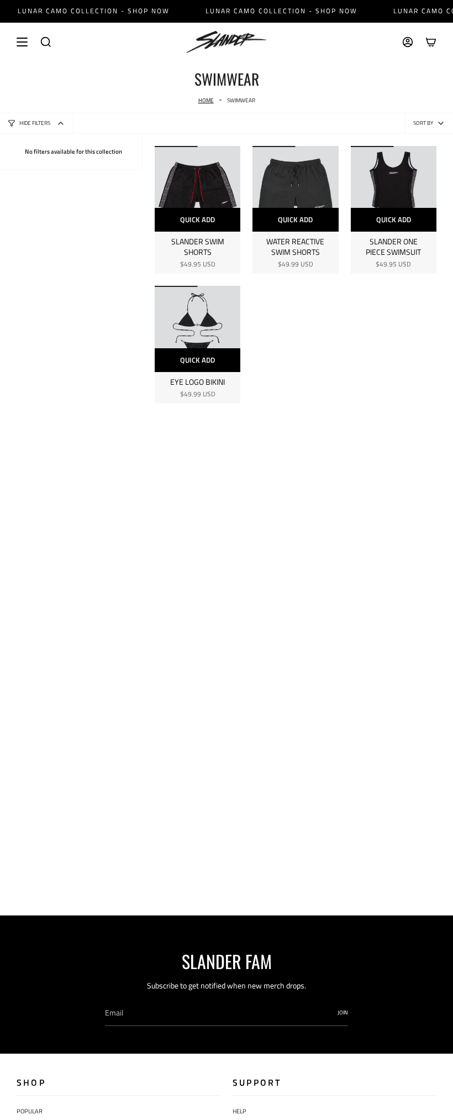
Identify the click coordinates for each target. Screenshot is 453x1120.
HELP (239, 1111)
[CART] (431, 42)
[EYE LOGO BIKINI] (197, 328)
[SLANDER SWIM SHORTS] (197, 189)
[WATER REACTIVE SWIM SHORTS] (295, 189)
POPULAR (30, 1111)
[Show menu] (22, 42)
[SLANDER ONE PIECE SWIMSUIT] (393, 189)
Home (206, 100)
